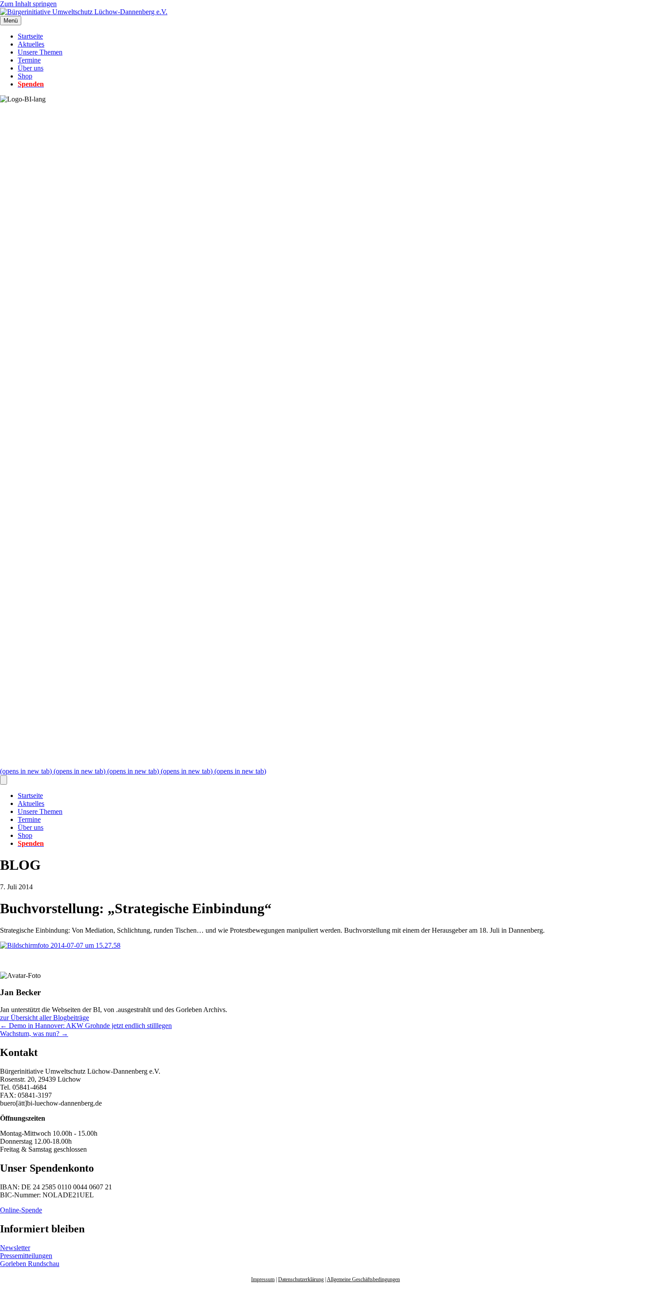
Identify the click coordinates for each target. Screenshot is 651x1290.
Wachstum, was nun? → (34, 1033)
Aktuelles (31, 44)
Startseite (30, 36)
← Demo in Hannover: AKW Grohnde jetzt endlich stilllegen (86, 1025)
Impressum (263, 1279)
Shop (25, 76)
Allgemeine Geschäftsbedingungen (363, 1279)
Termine (29, 60)
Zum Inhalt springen (28, 4)
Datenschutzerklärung (301, 1279)
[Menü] (3, 780)
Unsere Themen (40, 52)
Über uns (30, 68)
